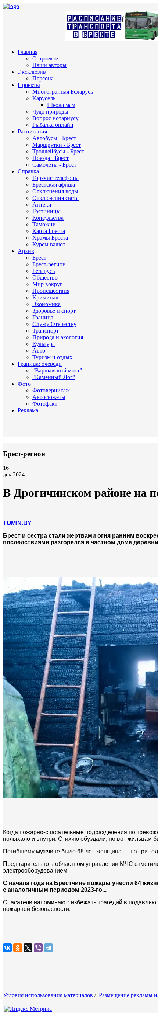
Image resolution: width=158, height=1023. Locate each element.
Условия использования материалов (48, 995)
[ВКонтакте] (7, 947)
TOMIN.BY (17, 523)
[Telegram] (48, 947)
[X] (28, 947)
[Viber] (38, 947)
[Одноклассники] (17, 947)
